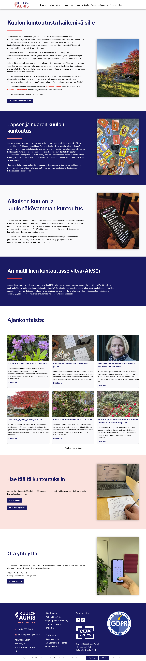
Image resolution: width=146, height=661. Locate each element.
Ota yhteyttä (15, 581)
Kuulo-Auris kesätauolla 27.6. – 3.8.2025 (72, 419)
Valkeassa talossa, (53, 87)
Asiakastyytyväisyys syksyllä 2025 (25, 419)
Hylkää (104, 658)
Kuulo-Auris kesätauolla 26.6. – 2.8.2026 (27, 364)
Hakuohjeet (14, 500)
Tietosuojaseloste (83, 647)
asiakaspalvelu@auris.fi (29, 634)
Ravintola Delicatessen (17, 90)
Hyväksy (92, 658)
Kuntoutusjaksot (17, 508)
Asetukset (116, 658)
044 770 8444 (26, 629)
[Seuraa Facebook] (78, 620)
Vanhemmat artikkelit (74, 448)
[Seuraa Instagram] (83, 620)
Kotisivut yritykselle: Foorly (86, 650)
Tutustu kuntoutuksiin (20, 101)
